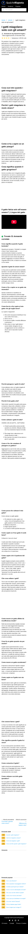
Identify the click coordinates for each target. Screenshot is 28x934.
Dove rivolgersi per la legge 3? (13, 907)
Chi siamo (4, 923)
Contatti (12, 923)
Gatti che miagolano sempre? (13, 837)
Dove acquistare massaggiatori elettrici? (16, 883)
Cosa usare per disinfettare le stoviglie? (16, 898)
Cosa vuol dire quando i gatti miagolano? (16, 843)
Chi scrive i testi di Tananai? (13, 901)
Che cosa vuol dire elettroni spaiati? (15, 892)
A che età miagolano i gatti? (13, 840)
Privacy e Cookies (21, 923)
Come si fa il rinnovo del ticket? (14, 895)
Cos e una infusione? (11, 880)
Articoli (3, 6)
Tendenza (10, 6)
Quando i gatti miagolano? (12, 835)
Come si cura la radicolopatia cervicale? (16, 889)
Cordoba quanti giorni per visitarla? (15, 886)
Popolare (18, 6)
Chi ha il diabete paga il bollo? (13, 904)
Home (3, 20)
